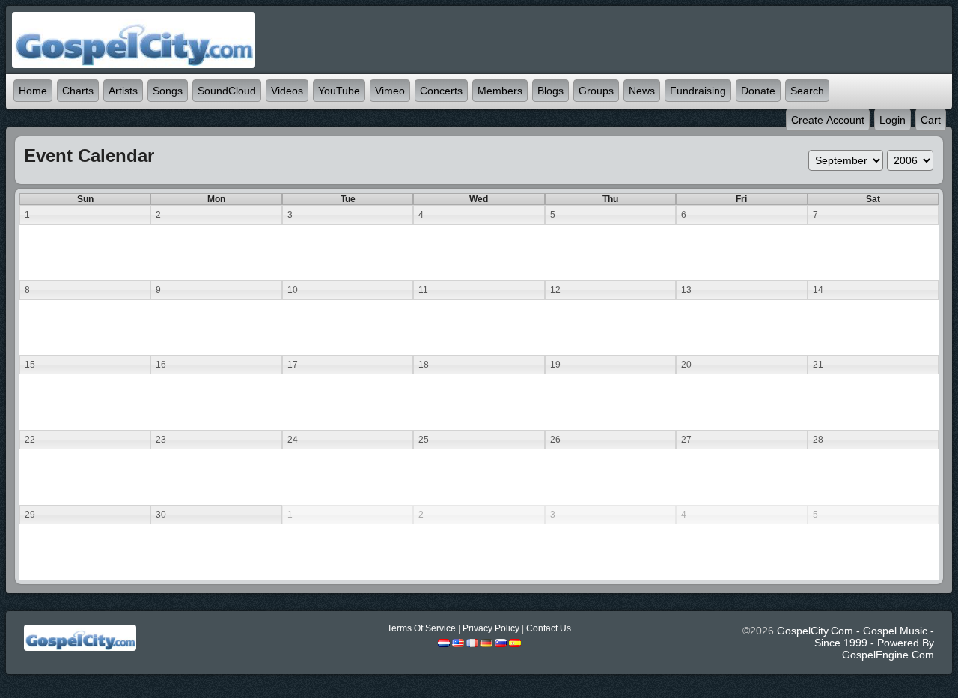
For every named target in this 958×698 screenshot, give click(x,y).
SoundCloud (227, 91)
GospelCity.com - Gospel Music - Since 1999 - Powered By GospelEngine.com (855, 643)
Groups (596, 91)
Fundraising (698, 91)
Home (33, 91)
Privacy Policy (491, 628)
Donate (758, 91)
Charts (78, 91)
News (642, 91)
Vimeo (390, 91)
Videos (287, 91)
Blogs (550, 91)
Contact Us (548, 628)
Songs (168, 91)
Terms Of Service (421, 628)
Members (500, 91)
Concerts (441, 91)
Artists (123, 91)
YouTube (339, 91)
